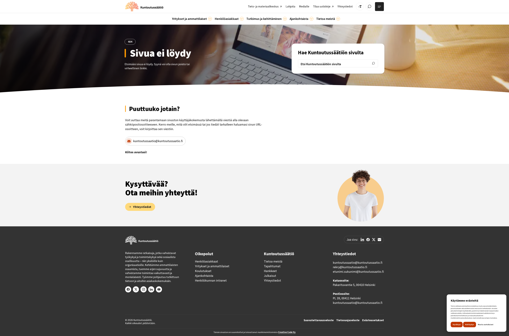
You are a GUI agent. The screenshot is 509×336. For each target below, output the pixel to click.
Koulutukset (203, 271)
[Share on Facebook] (368, 239)
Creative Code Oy (287, 332)
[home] (144, 6)
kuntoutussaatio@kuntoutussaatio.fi (158, 141)
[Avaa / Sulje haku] (369, 6)
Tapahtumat (272, 266)
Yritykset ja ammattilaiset (212, 266)
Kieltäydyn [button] (469, 324)
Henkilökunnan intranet (211, 280)
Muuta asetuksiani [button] (485, 324)
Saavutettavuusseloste (319, 320)
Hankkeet (270, 271)
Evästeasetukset (373, 320)
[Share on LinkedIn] (362, 239)
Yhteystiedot (272, 280)
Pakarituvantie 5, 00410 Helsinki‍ (354, 285)
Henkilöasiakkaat (206, 261)
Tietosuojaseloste (347, 320)
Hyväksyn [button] (457, 324)
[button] (192, 18)
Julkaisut (270, 276)
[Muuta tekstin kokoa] (360, 6)
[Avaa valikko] (379, 6)
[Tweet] (373, 239)
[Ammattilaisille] (210, 19)
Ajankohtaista (204, 276)
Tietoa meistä (273, 261)
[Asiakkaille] (242, 19)
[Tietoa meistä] (338, 19)
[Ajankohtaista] (285, 19)
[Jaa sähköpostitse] (379, 239)
